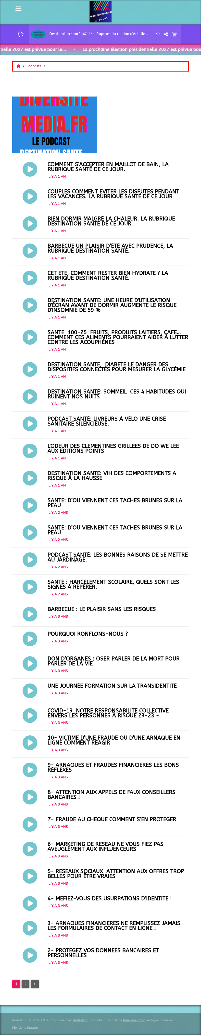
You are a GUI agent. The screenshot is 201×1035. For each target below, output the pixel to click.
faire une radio (134, 1020)
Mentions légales (25, 1027)
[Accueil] (19, 66)
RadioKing (80, 1020)
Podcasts (34, 66)
